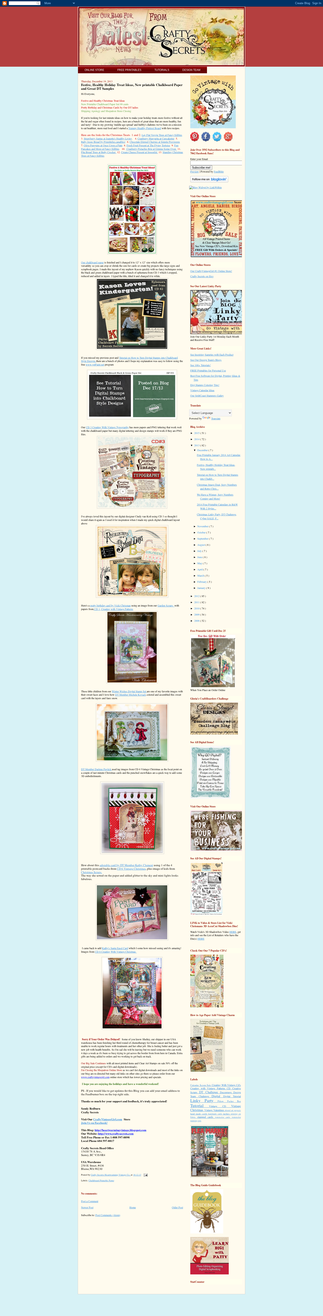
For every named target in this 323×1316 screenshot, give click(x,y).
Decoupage (226, 1092)
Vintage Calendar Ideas (202, 390)
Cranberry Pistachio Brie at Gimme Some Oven (151, 149)
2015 (197, 433)
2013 (197, 445)
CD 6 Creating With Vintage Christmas (116, 951)
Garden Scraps (166, 605)
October (201, 532)
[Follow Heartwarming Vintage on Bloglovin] (209, 181)
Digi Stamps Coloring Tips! (204, 385)
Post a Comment (89, 1201)
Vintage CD (220, 1106)
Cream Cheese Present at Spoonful (139, 152)
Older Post (177, 1207)
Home (132, 1207)
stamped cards (206, 1117)
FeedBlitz (219, 171)
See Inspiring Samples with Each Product (211, 354)
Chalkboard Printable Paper (101, 1180)
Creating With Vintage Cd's (226, 1085)
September (203, 538)
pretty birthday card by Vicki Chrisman (110, 605)
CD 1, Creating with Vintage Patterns (113, 609)
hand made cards (199, 1113)
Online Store (94, 70)
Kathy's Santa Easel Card (115, 948)
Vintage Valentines (214, 1110)
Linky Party (204, 1100)
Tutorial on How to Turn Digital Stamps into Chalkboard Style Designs (129, 359)
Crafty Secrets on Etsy (202, 276)
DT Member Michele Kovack (130, 694)
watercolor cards (223, 1117)
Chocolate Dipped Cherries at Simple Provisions (155, 141)
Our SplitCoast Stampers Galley (207, 395)
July (199, 551)
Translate (215, 418)
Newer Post (87, 1207)
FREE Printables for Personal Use (208, 370)
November (203, 526)
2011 (197, 602)
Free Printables (129, 70)
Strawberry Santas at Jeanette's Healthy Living (108, 138)
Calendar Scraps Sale (201, 1085)
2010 (197, 608)
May (200, 563)
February (202, 581)
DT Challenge (209, 1092)
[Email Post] (145, 1174)
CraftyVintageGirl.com (107, 1119)
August (201, 544)
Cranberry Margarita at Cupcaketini (156, 138)
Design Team (191, 70)
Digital (217, 1096)
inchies (227, 1113)
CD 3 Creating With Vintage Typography (107, 427)
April (200, 569)
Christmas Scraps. (91, 872)
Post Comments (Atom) (107, 1215)
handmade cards (215, 1113)
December (203, 450)
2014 (197, 439)
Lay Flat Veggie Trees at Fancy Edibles (162, 135)
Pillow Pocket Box (229, 1101)
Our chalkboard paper (92, 262)
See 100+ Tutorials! (200, 365)
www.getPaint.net (95, 364)
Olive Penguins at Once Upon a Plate (103, 145)
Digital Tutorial (232, 1096)
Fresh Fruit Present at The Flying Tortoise (148, 145)
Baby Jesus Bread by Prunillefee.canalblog (103, 141)
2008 (197, 620)
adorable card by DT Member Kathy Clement (126, 865)
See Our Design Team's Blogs (205, 360)
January (201, 588)
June (200, 557)
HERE (232, 932)
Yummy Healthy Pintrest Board (144, 128)
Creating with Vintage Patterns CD (211, 1088)
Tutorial (199, 1105)
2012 (197, 596)
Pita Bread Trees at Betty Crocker (98, 152)
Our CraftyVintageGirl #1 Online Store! (211, 271)
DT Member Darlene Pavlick (96, 769)
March (201, 575)
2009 (197, 614)
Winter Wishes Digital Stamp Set (129, 691)
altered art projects (233, 1110)
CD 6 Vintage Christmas (131, 869)
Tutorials (161, 70)
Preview (194, 171)
